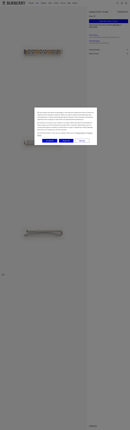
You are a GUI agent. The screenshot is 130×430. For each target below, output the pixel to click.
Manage (82, 141)
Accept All (49, 141)
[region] (65, 126)
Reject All (66, 141)
